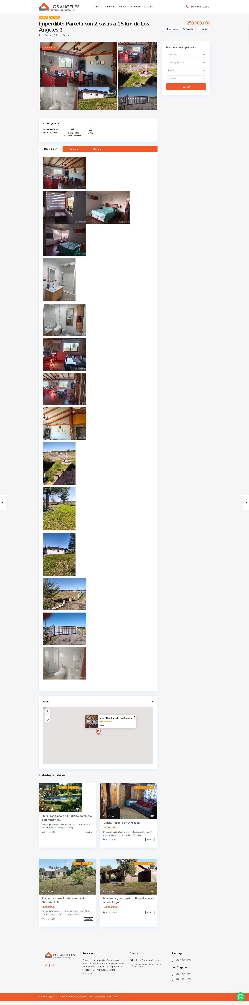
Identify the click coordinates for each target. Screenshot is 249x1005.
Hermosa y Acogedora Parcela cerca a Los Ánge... (128, 900)
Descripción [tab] (50, 148)
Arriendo (135, 6)
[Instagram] (46, 965)
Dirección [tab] (74, 149)
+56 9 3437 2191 (199, 6)
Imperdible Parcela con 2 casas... (117, 718)
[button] (99, 731)
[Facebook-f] (49, 965)
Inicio (97, 6)
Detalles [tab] (98, 149)
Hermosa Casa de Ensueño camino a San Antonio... (67, 818)
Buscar (186, 86)
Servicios (109, 6)
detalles (88, 832)
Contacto (149, 6)
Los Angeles (64, 35)
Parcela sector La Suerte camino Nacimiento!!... (64, 900)
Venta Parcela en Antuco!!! (121, 823)
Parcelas (54, 17)
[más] (70, 827)
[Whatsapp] (53, 965)
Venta (122, 6)
